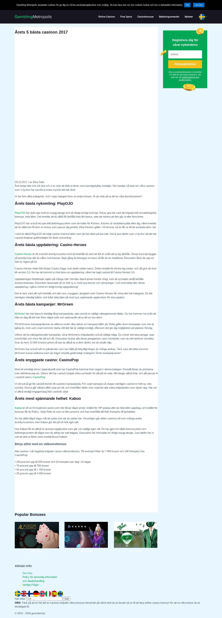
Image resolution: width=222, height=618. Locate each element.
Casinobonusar (145, 16)
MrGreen (20, 313)
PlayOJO (20, 212)
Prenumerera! (185, 64)
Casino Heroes (23, 253)
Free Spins (126, 16)
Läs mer (199, 5)
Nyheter (189, 16)
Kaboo (18, 407)
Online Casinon (106, 16)
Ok (187, 5)
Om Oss (27, 573)
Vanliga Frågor (31, 584)
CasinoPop (39, 377)
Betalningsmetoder (169, 16)
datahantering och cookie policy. (189, 78)
